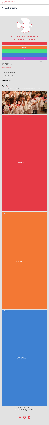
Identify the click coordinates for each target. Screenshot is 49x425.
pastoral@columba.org (8, 86)
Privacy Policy (24, 412)
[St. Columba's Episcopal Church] (9, 2)
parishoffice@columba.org (6, 67)
